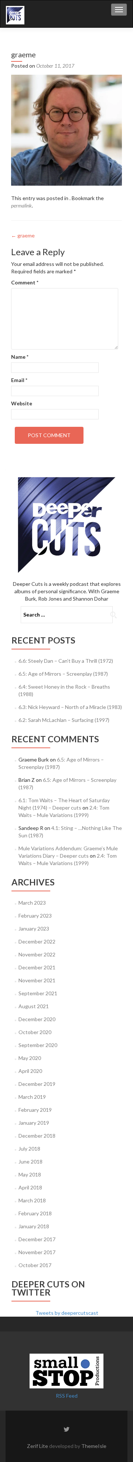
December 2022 (36, 941)
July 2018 (29, 1148)
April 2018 (30, 1187)
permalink (21, 205)
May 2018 (29, 1174)
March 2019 (32, 1097)
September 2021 (37, 993)
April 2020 (30, 1071)
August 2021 (33, 1006)
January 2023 (33, 928)
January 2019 (33, 1123)
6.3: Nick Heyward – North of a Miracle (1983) (70, 707)
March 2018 (32, 1200)
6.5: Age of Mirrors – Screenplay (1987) (63, 674)
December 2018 (36, 1135)
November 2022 (36, 954)
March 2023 (32, 902)
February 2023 (35, 915)
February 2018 (35, 1213)
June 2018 (30, 1161)
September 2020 (37, 1045)
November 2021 (36, 980)
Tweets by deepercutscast (66, 1313)
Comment (24, 282)
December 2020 (36, 1019)
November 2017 (36, 1252)
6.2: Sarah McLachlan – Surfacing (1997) (63, 720)
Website (21, 403)
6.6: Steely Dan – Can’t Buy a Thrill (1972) (65, 661)
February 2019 (35, 1110)
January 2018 (33, 1226)
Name (19, 357)
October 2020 (34, 1032)
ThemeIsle (93, 1446)
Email (19, 380)
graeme (23, 235)
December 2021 (36, 967)
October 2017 (34, 1265)
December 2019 (36, 1084)
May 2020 (29, 1058)
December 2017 (36, 1239)
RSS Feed (67, 1395)
